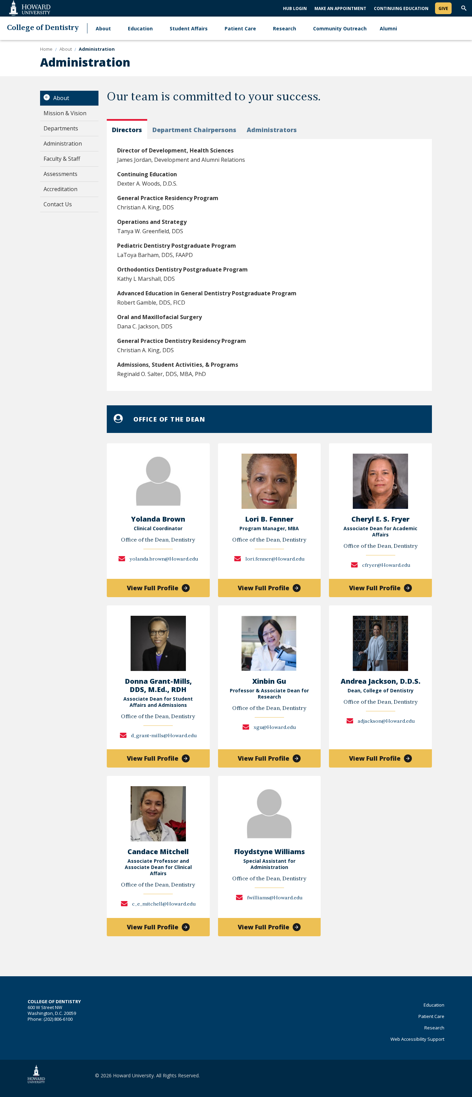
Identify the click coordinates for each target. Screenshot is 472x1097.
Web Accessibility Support (417, 1039)
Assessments (60, 174)
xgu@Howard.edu (274, 727)
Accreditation (60, 189)
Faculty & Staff (62, 158)
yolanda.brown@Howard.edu (163, 559)
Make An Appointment (340, 8)
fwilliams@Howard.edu (274, 898)
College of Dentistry (43, 28)
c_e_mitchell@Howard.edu (163, 904)
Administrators (272, 130)
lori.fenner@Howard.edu (274, 559)
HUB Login (295, 8)
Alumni (388, 28)
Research (284, 28)
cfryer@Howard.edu (385, 565)
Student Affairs (189, 28)
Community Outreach (340, 28)
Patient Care (240, 28)
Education (140, 28)
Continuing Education (401, 8)
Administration (63, 143)
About (103, 28)
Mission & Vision (65, 113)
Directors (127, 130)
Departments (61, 128)
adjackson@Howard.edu (386, 721)
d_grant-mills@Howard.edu (163, 736)
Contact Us (58, 204)
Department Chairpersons (194, 130)
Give (443, 8)
